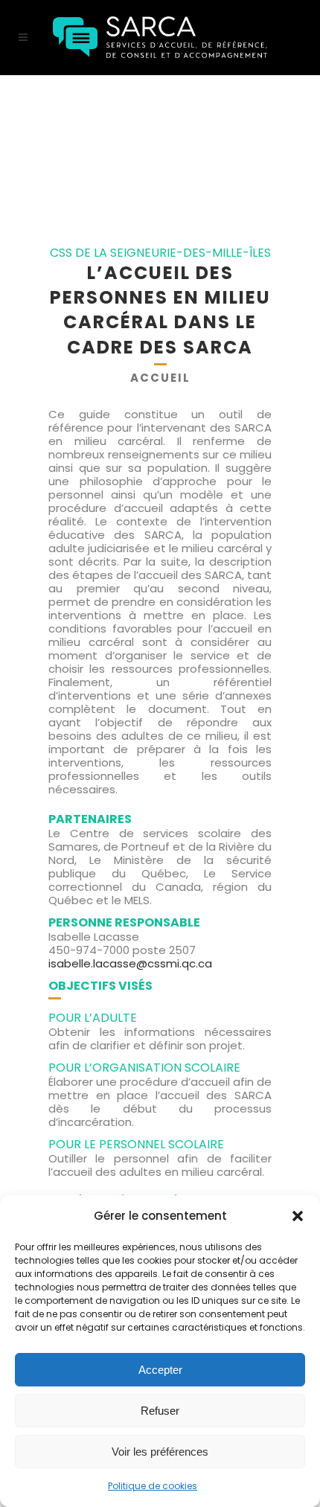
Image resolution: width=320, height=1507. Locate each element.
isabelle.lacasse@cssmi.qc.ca (130, 963)
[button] (297, 1216)
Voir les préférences (160, 1451)
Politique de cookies (152, 1485)
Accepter (160, 1369)
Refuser (160, 1410)
